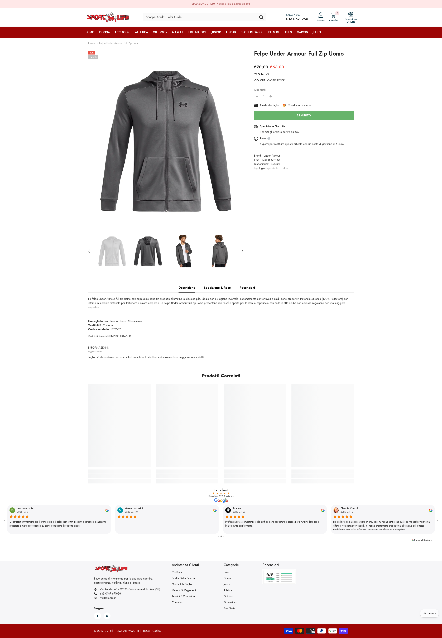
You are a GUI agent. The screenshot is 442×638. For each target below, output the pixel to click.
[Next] (242, 251)
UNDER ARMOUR (120, 336)
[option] (166, 141)
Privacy (146, 631)
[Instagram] (107, 615)
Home (91, 43)
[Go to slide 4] (218, 536)
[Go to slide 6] (223, 536)
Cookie (156, 631)
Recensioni (247, 287)
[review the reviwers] (107, 510)
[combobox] (200, 17)
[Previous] (89, 251)
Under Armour (272, 156)
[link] (119, 475)
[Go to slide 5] (221, 536)
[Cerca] (204, 17)
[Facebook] (97, 615)
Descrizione (187, 287)
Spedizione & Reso (217, 287)
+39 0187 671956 (110, 594)
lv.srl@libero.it (108, 598)
